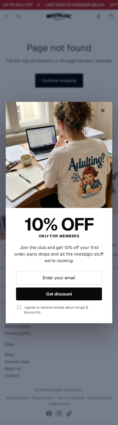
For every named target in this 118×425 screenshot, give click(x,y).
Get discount (59, 294)
